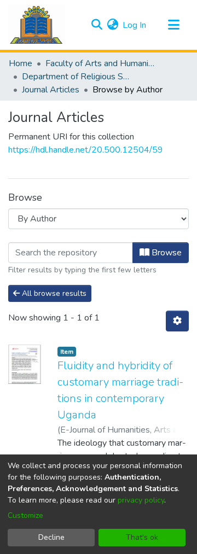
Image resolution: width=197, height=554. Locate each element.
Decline (51, 537)
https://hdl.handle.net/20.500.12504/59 (85, 150)
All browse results (53, 293)
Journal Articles (50, 90)
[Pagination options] (177, 321)
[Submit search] (96, 25)
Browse (165, 253)
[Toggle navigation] (173, 25)
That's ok (142, 537)
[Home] (36, 24)
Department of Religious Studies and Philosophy (76, 77)
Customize (25, 515)
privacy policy (141, 500)
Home (20, 63)
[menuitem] (112, 25)
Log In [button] (135, 25)
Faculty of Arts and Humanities (100, 63)
